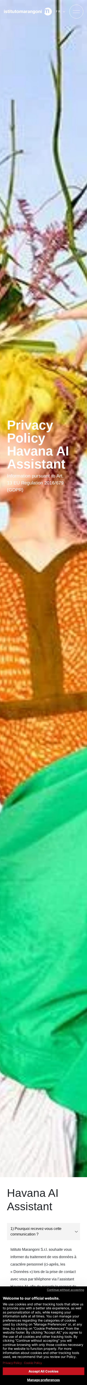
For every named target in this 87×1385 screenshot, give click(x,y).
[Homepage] (28, 12)
